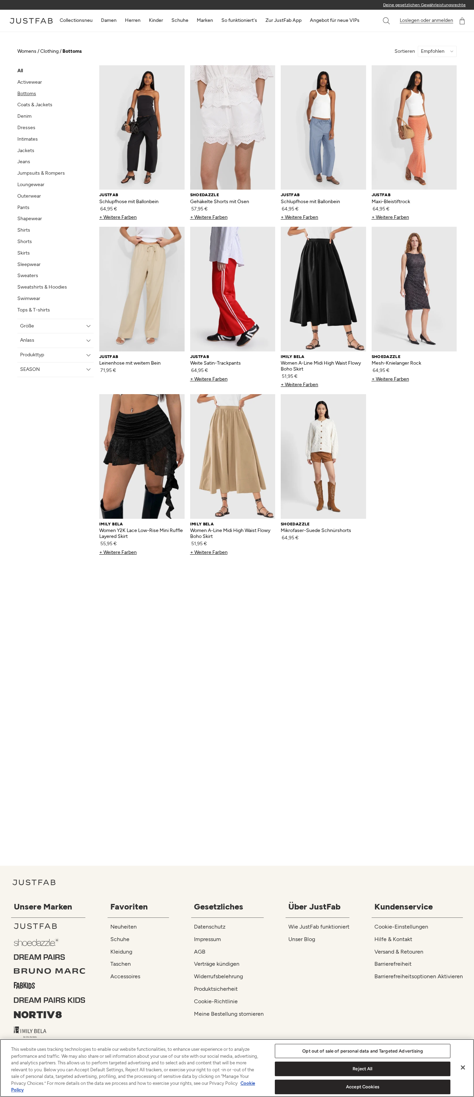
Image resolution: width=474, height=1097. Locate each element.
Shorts (24, 241)
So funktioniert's (239, 20)
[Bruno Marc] (49, 971)
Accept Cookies (362, 1086)
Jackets (25, 150)
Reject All (362, 1068)
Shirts (23, 230)
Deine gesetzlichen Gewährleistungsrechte (424, 4)
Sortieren (405, 51)
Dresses (26, 128)
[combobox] (379, 21)
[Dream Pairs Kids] (49, 1000)
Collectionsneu (76, 20)
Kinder (156, 20)
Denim (24, 116)
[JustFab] (49, 926)
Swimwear (28, 298)
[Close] (463, 1067)
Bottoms (26, 94)
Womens (26, 51)
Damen (109, 20)
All (20, 71)
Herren (133, 20)
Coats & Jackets (34, 105)
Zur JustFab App (283, 20)
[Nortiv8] (49, 1014)
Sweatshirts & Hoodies (42, 287)
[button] (387, 21)
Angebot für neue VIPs (334, 20)
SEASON (30, 369)
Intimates (27, 139)
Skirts (23, 253)
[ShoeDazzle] (49, 941)
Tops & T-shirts (33, 310)
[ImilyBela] (49, 1032)
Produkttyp (32, 355)
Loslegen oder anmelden (426, 20)
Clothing (49, 51)
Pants (23, 207)
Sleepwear (29, 264)
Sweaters (27, 276)
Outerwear (29, 196)
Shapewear (29, 219)
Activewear (29, 82)
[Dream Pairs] (49, 957)
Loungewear (30, 185)
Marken (205, 20)
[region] (237, 1068)
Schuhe (179, 20)
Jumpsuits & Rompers (41, 173)
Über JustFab (314, 906)
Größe (27, 326)
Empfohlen (433, 51)
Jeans (23, 162)
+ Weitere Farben (118, 217)
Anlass (27, 340)
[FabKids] (49, 985)
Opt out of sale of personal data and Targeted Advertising (362, 1051)
